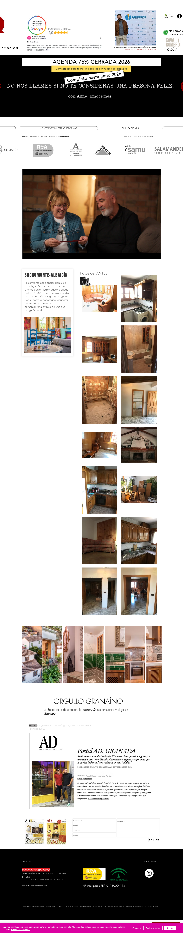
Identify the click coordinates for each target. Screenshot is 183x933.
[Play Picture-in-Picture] (152, 255)
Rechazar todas (153, 928)
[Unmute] (31, 255)
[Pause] (26, 255)
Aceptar (170, 928)
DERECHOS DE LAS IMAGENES (33, 906)
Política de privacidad (20, 929)
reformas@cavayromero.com (34, 885)
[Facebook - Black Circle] (179, 16)
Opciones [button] (137, 928)
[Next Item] (156, 654)
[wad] (171, 16)
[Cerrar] (179, 928)
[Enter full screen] (157, 255)
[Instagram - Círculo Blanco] (149, 873)
